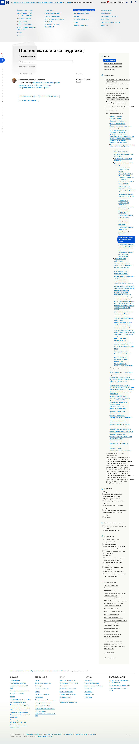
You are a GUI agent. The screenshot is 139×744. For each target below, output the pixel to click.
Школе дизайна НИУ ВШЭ (46, 736)
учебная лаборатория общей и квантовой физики (125, 239)
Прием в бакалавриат (41, 689)
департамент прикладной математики (123, 159)
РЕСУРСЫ (88, 677)
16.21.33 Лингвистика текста (113, 617)
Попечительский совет (52, 16)
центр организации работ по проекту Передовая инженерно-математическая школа (124, 345)
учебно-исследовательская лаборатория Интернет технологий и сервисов (123, 314)
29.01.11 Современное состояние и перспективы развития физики (50, 96)
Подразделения (27, 56)
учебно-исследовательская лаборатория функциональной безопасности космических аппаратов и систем (124, 333)
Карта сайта (93, 734)
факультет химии (115, 448)
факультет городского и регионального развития (118, 421)
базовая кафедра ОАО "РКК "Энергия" (126, 183)
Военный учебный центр (118, 121)
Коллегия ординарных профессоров (52, 25)
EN (122, 2)
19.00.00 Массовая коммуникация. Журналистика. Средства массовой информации (115, 622)
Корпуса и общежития (17, 694)
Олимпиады (38, 686)
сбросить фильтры (110, 658)
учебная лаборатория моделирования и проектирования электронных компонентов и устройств (125, 220)
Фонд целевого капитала (18, 702)
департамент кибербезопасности (121, 151)
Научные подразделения (67, 680)
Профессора (108, 553)
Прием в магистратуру (42, 694)
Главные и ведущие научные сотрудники (113, 568)
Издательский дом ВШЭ (91, 683)
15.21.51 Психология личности (114, 611)
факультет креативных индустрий (121, 432)
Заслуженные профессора (113, 494)
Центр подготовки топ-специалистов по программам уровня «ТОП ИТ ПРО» (120, 398)
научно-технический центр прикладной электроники (123, 298)
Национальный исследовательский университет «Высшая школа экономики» (34, 671)
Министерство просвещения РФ (119, 685)
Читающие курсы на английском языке (114, 502)
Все (2, 53)
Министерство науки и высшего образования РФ (119, 681)
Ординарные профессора (113, 492)
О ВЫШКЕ (14, 677)
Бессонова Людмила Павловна (32, 79)
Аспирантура (39, 697)
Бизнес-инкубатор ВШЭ (42, 706)
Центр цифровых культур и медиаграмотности (119, 403)
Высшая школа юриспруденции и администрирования (121, 127)
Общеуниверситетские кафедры (121, 372)
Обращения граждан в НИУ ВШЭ (20, 699)
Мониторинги (64, 686)
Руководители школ (110, 544)
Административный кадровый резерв (114, 513)
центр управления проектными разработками (123, 364)
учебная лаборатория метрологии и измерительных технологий (125, 201)
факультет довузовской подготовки (122, 427)
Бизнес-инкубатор (116, 119)
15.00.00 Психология (111, 608)
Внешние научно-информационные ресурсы (68, 701)
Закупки (12, 696)
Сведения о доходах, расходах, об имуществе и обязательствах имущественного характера (20, 710)
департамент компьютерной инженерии (124, 155)
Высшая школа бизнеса (117, 123)
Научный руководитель (81, 19)
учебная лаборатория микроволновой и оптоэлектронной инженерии (125, 210)
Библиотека (88, 680)
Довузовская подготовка (43, 683)
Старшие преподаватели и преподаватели (113, 563)
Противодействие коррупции (19, 705)
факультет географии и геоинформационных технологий (121, 416)
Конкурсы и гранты (65, 697)
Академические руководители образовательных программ (114, 559)
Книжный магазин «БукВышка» (93, 686)
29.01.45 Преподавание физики (29, 100)
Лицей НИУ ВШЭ (116, 116)
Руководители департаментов (114, 551)
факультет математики (117, 434)
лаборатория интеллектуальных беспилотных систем (121, 272)
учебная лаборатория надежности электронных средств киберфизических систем (125, 231)
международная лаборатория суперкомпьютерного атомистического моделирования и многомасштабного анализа (124, 280)
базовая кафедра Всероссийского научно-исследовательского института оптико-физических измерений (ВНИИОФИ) (126, 173)
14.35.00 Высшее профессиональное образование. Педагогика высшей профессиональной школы (115, 594)
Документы (105, 19)
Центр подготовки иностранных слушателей (121, 393)
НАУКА (62, 677)
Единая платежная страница (18, 725)
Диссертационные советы (68, 689)
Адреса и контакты (32, 734)
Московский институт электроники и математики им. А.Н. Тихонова (122, 146)
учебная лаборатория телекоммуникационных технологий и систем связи (126, 247)
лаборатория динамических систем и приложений (123, 266)
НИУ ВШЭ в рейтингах (24, 24)
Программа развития (24, 18)
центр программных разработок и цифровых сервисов (122, 353)
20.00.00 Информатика (112, 628)
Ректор (75, 22)
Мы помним (20, 36)
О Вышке (63, 671)
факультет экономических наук (120, 451)
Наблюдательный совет (53, 13)
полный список (109, 652)
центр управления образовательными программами (120, 359)
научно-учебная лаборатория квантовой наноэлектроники (124, 302)
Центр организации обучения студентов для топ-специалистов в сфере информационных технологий (122, 380)
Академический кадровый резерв (115, 510)
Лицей (37, 680)
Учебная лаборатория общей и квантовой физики (35, 86)
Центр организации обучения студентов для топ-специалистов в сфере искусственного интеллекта (122, 387)
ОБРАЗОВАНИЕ (41, 677)
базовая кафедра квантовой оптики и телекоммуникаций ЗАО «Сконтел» (126, 189)
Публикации (88, 697)
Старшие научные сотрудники (114, 572)
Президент (77, 16)
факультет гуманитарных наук (120, 424)
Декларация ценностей (25, 10)
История (19, 33)
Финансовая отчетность (109, 16)
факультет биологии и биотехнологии (117, 412)
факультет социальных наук (119, 443)
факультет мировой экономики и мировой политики (121, 437)
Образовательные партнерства (45, 708)
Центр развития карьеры (43, 703)
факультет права (115, 441)
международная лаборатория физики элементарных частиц (124, 287)
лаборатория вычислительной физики (122, 262)
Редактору (128, 735)
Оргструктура (106, 13)
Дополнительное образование (45, 700)
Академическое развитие (68, 694)
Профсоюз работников (80, 25)
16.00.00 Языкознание (111, 614)
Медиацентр (88, 691)
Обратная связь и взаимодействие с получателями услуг (45, 713)
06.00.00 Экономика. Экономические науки (111, 587)
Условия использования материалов (49, 734)
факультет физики (116, 446)
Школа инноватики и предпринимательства (118, 408)
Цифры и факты (22, 21)
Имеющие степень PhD (112, 530)
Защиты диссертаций (66, 691)
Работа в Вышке (15, 728)
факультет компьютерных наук (120, 429)
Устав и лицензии (107, 10)
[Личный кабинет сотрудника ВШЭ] (131, 2)
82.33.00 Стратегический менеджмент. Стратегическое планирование (114, 646)
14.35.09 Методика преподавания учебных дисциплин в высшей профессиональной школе (115, 603)
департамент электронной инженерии (123, 164)
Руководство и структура (18, 683)
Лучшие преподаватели (112, 499)
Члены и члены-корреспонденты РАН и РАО (115, 527)
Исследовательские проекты (69, 683)
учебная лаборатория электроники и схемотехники (125, 254)
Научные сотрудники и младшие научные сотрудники (115, 575)
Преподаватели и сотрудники (19, 691)
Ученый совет (49, 10)
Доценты (107, 556)
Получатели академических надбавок (113, 506)
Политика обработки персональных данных (75, 734)
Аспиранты (107, 517)
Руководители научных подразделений (111, 541)
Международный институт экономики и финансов (119, 131)
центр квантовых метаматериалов (120, 339)
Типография (88, 689)
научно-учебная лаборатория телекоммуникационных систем (124, 307)
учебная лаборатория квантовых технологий (126, 195)
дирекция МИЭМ (120, 258)
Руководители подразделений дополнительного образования (114, 547)
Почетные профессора (81, 13)
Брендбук (104, 25)
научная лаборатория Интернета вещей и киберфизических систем (122, 292)
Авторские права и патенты (110, 22)
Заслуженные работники (112, 496)
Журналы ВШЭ (89, 694)
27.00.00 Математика (111, 631)
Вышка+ (37, 691)
